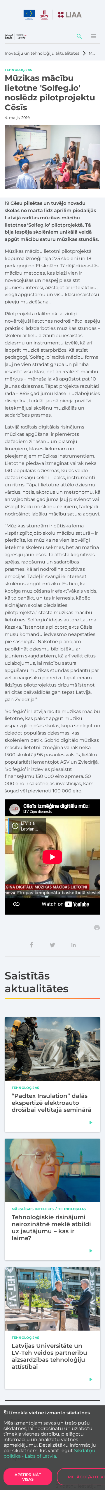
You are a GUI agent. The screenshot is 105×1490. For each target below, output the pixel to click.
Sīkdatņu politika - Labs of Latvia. (49, 1453)
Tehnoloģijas (18, 69)
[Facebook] (31, 945)
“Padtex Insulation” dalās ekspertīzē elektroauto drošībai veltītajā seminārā (51, 1102)
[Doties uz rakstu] (91, 1122)
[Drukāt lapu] (97, 927)
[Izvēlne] (93, 36)
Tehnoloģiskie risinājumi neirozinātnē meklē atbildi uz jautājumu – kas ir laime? (51, 1228)
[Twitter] (53, 945)
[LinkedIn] (73, 945)
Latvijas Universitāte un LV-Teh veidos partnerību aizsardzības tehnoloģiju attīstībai (49, 1356)
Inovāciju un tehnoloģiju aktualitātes (42, 53)
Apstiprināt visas (28, 1477)
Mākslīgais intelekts (33, 1209)
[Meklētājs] (79, 36)
